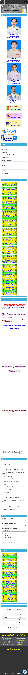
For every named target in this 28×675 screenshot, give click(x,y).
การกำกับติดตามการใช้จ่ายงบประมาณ (9, 523)
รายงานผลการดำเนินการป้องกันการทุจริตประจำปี (12, 506)
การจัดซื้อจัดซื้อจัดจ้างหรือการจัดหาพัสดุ (9, 528)
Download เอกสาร (7, 489)
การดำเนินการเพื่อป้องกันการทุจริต (8, 542)
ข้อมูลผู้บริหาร (4, 149)
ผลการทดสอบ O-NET (7, 476)
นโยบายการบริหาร (5, 157)
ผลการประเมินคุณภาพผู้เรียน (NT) (10, 478)
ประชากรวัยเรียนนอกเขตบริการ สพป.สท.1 (11, 512)
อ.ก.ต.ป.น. (4, 168)
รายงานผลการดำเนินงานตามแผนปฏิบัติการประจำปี (13, 469)
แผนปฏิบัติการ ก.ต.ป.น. (7, 467)
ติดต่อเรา (3, 176)
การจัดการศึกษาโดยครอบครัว (9, 509)
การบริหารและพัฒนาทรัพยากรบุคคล (9, 533)
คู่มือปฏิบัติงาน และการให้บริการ (8, 518)
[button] (3, 8)
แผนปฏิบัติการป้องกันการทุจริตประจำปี (10, 504)
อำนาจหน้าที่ (4, 152)
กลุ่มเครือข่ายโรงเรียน (6, 170)
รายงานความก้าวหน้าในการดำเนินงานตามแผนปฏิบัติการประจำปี (13, 473)
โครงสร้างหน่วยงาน (5, 146)
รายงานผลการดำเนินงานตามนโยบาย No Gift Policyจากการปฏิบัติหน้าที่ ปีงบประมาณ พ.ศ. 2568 (14, 412)
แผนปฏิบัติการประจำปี (7, 464)
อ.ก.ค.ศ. (3, 162)
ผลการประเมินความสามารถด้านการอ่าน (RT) (12, 481)
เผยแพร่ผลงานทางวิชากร (8, 494)
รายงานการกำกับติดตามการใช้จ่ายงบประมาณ (12, 497)
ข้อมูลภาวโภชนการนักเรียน (8, 486)
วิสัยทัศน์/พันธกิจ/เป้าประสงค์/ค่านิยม (9, 154)
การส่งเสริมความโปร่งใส (6, 537)
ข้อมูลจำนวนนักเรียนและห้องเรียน (9, 484)
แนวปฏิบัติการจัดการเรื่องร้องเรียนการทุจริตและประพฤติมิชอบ (13, 501)
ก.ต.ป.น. (3, 165)
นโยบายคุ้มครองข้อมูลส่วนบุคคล (8, 160)
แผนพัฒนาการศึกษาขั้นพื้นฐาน (9, 461)
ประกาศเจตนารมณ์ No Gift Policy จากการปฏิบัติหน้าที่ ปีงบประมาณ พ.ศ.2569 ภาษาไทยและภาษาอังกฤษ (14, 327)
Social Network (5, 173)
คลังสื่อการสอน (6, 492)
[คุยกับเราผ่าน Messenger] (25, 672)
